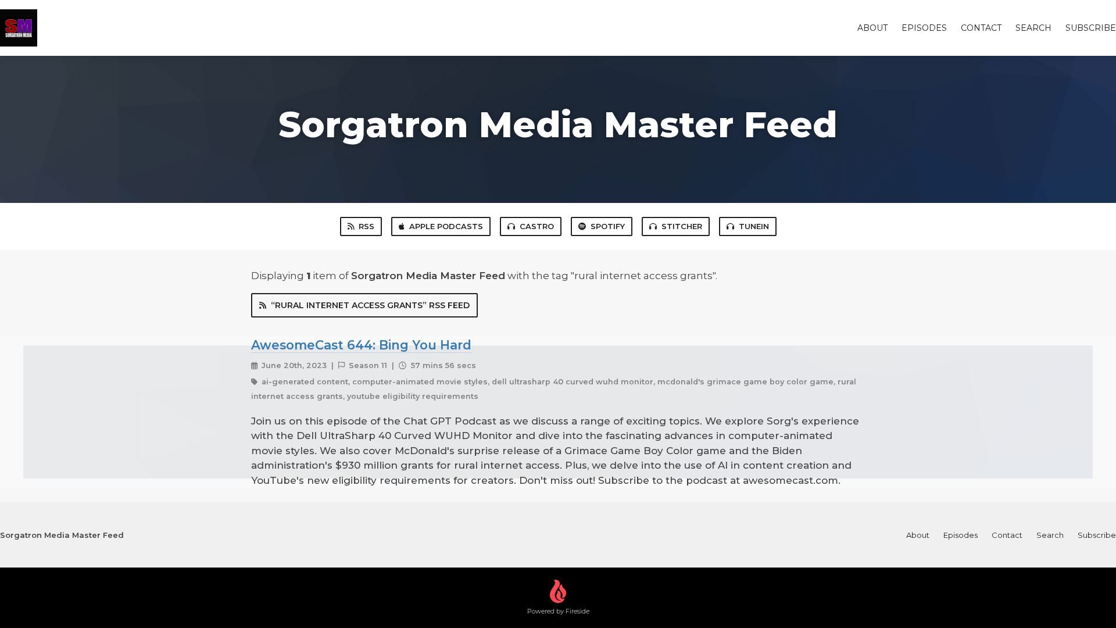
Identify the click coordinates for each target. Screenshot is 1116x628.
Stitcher (681, 226)
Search (1033, 28)
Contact (981, 28)
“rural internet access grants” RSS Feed (370, 305)
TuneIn (754, 226)
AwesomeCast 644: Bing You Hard (361, 344)
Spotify (608, 226)
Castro (537, 226)
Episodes (924, 28)
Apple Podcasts (446, 226)
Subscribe (1090, 28)
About (872, 28)
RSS (366, 226)
